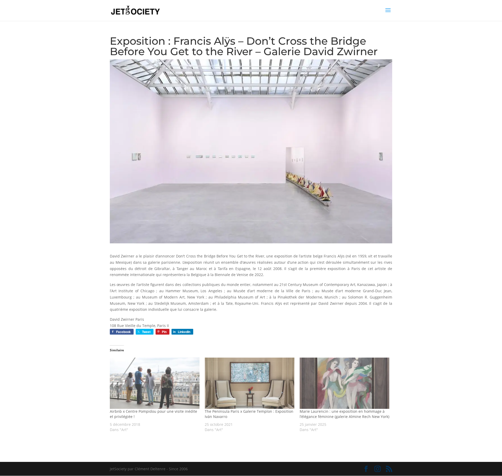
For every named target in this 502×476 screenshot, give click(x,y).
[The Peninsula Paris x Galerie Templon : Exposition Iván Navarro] (249, 383)
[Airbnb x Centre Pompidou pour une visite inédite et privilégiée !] (154, 383)
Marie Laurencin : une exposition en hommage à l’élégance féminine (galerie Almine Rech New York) (344, 414)
